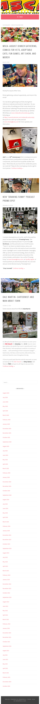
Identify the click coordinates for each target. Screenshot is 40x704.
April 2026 (5, 411)
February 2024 (6, 526)
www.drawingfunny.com (11, 122)
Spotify (28, 259)
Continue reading (17, 168)
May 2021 (5, 664)
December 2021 (7, 633)
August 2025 (6, 446)
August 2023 (6, 553)
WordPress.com (21, 701)
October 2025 (6, 437)
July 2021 (5, 655)
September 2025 (7, 442)
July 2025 (5, 451)
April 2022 (5, 615)
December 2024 (7, 482)
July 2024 (5, 504)
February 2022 (6, 624)
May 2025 (5, 459)
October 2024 (6, 490)
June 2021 (5, 659)
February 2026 (6, 419)
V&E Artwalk (17, 362)
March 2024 (6, 522)
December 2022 (7, 584)
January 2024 (6, 530)
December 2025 (7, 428)
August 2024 (6, 499)
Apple (32, 259)
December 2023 (7, 535)
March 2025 (6, 468)
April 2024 (5, 517)
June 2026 (5, 402)
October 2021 (6, 642)
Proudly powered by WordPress (15, 699)
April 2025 (5, 464)
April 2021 (5, 668)
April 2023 (5, 566)
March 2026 (6, 415)
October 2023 (6, 544)
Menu (21, 17)
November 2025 (7, 433)
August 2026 (6, 393)
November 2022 (7, 588)
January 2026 (6, 424)
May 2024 (5, 513)
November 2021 (7, 637)
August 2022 (6, 602)
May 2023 (5, 562)
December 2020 (7, 682)
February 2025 (6, 473)
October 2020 (6, 686)
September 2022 (7, 597)
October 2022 (6, 593)
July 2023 (5, 557)
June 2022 (5, 606)
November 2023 (7, 539)
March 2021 (6, 673)
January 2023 (6, 579)
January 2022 (6, 628)
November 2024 (7, 486)
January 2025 (6, 477)
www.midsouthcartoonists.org (20, 113)
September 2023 (7, 548)
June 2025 (5, 455)
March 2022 (6, 619)
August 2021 (6, 650)
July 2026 (5, 397)
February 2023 (6, 575)
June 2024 (5, 508)
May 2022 (5, 610)
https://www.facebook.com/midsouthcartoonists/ (19, 117)
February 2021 (6, 677)
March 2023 (6, 570)
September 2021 (7, 646)
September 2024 (7, 495)
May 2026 (5, 406)
